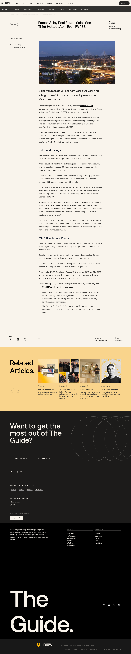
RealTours (70, 534)
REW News (70, 543)
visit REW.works (105, 649)
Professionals (71, 536)
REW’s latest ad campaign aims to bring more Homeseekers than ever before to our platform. (90, 394)
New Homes (39, 3)
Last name (45, 458)
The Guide (70, 3)
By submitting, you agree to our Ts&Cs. (20, 513)
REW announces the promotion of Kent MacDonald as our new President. (111, 393)
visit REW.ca (93, 649)
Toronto (98, 534)
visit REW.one (117, 649)
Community (39, 489)
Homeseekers (71, 538)
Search (123, 3)
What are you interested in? (22, 485)
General (18, 14)
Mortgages (59, 3)
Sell (31, 3)
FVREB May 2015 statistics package (57, 287)
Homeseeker (16, 502)
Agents (49, 3)
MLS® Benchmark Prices (17, 47)
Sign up (15, 518)
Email (16, 472)
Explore (29, 489)
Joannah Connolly (115, 29)
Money (21, 489)
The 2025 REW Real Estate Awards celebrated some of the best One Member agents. (68, 394)
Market (13, 489)
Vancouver (98, 536)
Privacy (67, 649)
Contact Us (83, 649)
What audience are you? (19, 498)
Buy (17, 3)
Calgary (97, 538)
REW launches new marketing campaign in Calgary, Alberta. (47, 392)
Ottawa (97, 541)
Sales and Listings (15, 45)
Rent (24, 3)
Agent (14, 504)
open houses (44, 209)
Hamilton (98, 543)
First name (18, 458)
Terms (75, 649)
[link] (12, 14)
